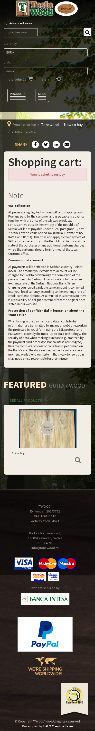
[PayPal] (45, 634)
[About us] (45, 670)
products (17, 79)
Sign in (47, 79)
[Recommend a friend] (65, 145)
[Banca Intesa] (45, 599)
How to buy (73, 124)
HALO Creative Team (58, 726)
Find (87, 32)
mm (9, 71)
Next (84, 435)
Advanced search (22, 23)
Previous (10, 435)
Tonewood (50, 124)
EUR (9, 52)
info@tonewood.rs (45, 548)
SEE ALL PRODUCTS (26, 400)
